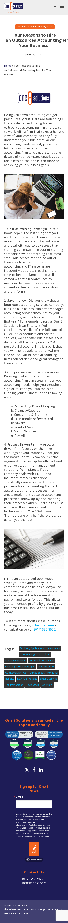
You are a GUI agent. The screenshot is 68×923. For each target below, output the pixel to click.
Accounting (53, 648)
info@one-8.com (34, 883)
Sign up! (34, 848)
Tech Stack (32, 684)
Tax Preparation (14, 684)
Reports (9, 678)
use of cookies (22, 913)
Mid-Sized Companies (41, 660)
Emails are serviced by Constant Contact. (33, 836)
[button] (62, 7)
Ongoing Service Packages (20, 666)
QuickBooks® (46, 666)
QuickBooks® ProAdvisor (43, 672)
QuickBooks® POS (16, 672)
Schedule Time (43, 625)
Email (19, 796)
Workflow (47, 684)
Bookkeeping (27, 654)
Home (8, 65)
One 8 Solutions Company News (35, 26)
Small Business (48, 678)
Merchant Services (15, 660)
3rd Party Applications (32, 648)
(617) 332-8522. (45, 629)
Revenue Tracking (27, 678)
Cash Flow (43, 654)
